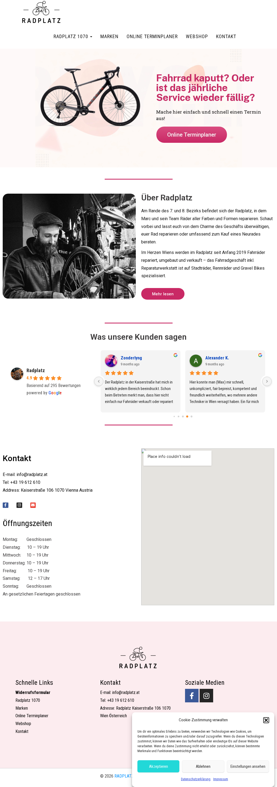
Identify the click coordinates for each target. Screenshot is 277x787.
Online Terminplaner (152, 36)
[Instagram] (19, 505)
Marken (109, 36)
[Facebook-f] (5, 505)
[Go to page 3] (187, 416)
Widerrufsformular (32, 692)
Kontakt (226, 36)
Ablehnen (203, 766)
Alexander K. (217, 358)
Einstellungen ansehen (247, 766)
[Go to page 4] (192, 417)
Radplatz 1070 (72, 36)
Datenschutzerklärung (195, 779)
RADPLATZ (124, 776)
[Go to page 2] (183, 417)
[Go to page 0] (174, 416)
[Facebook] (192, 695)
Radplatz (36, 370)
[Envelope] (33, 505)
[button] (266, 720)
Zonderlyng (131, 358)
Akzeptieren (158, 766)
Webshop (197, 36)
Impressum (220, 779)
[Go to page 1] (178, 416)
